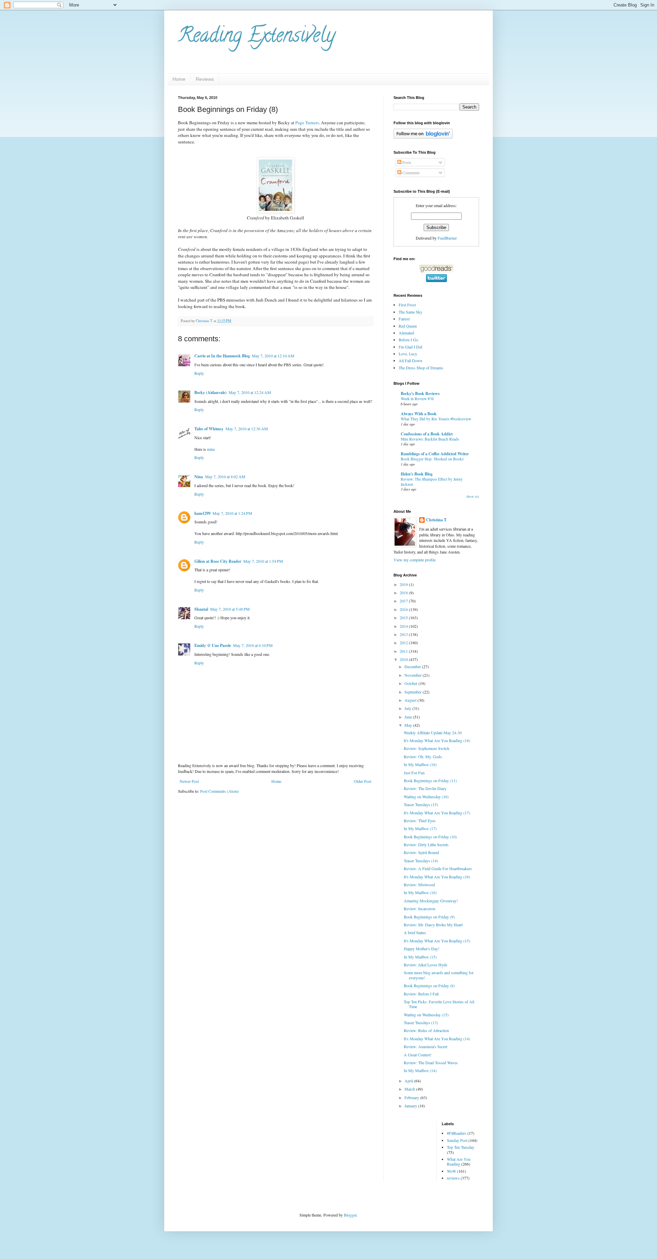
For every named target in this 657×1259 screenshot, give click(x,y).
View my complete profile (415, 559)
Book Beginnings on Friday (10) (430, 836)
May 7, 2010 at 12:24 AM (250, 392)
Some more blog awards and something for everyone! (439, 975)
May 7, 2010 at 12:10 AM (273, 355)
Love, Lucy (408, 353)
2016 (404, 609)
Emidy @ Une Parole (212, 645)
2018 (404, 592)
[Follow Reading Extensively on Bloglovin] (423, 137)
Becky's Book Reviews (420, 393)
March (410, 1089)
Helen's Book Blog (417, 474)
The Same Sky (410, 312)
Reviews (205, 79)
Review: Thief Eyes (420, 820)
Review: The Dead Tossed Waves (431, 1062)
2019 (404, 584)
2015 (404, 617)
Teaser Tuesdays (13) (421, 1022)
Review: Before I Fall (421, 993)
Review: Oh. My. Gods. (423, 756)
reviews (453, 1178)
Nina (198, 477)
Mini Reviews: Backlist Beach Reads (430, 439)
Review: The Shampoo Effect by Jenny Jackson (432, 481)
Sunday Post (457, 1140)
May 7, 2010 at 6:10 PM (253, 645)
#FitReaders (456, 1133)
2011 (404, 651)
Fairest (404, 318)
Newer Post (189, 781)
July (408, 708)
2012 (404, 642)
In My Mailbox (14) (420, 1070)
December (413, 666)
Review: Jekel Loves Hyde (425, 964)
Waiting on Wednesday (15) (426, 1014)
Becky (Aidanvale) (210, 392)
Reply (199, 373)
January (411, 1105)
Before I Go (408, 339)
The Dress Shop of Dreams (421, 367)
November (413, 675)
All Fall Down (410, 360)
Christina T (436, 520)
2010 (404, 659)
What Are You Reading (459, 1161)
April (409, 1080)
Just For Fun (414, 772)
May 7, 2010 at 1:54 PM (263, 561)
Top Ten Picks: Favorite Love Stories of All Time (439, 1004)
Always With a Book (419, 414)
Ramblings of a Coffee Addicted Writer (435, 454)
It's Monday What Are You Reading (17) (437, 812)
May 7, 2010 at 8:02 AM (225, 476)
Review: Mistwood (419, 884)
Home (178, 79)
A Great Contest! (417, 1054)
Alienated (406, 332)
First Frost (407, 304)
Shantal (201, 609)
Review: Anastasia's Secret (425, 1046)
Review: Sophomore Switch (426, 748)
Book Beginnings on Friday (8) (429, 985)
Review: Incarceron (419, 908)
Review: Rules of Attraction (426, 1030)
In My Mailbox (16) (420, 892)
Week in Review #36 (417, 398)
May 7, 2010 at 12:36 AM (247, 428)
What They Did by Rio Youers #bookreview (436, 418)
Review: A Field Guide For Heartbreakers (438, 868)
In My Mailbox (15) (420, 956)
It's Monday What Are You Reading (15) (437, 940)
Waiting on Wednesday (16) (426, 796)
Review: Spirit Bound (421, 852)
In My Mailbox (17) (420, 828)
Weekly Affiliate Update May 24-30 (433, 732)
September (413, 692)
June (408, 717)
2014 (404, 626)
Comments (410, 172)
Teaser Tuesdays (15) (421, 804)
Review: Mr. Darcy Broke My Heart (433, 924)
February (412, 1097)
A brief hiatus (415, 932)
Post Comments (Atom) (219, 791)
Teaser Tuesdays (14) (421, 860)
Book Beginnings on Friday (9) (429, 916)
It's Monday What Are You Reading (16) (437, 876)
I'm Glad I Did (410, 346)
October (411, 683)
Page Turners (307, 122)
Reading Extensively (256, 37)
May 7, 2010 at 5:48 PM (230, 609)
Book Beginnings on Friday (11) (430, 780)
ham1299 (202, 513)
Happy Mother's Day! (421, 948)
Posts (406, 162)
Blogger (350, 1215)
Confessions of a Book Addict (427, 434)
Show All (472, 497)
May (408, 725)
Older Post (362, 781)
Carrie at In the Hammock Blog (222, 356)
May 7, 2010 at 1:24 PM (232, 513)
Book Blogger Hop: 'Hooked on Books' (432, 458)
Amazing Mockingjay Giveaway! (431, 900)
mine (211, 449)
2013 (404, 634)
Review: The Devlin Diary (425, 788)
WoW (451, 1171)
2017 (404, 600)
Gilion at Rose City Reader (217, 561)
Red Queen (408, 326)
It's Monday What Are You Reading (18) (437, 740)
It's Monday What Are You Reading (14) (437, 1038)
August (410, 700)
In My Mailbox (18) (420, 764)
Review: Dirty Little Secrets (426, 844)
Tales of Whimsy (208, 429)
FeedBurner (447, 238)
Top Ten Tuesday (460, 1147)
